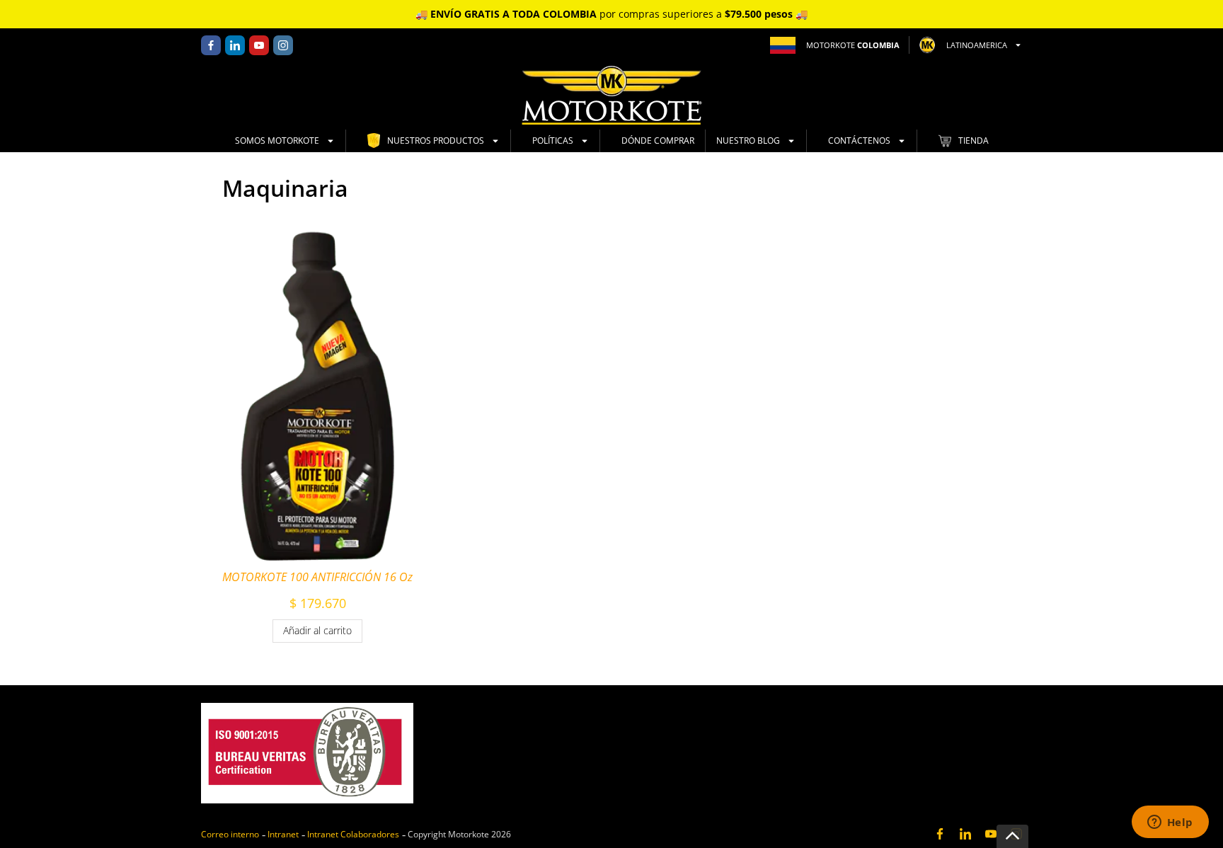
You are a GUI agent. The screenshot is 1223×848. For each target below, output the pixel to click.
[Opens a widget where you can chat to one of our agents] (1170, 823)
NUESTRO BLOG (748, 140)
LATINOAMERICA (976, 45)
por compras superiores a (611, 14)
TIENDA (973, 140)
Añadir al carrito (317, 630)
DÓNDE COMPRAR (657, 140)
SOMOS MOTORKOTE (277, 140)
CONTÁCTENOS (859, 140)
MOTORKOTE (853, 45)
